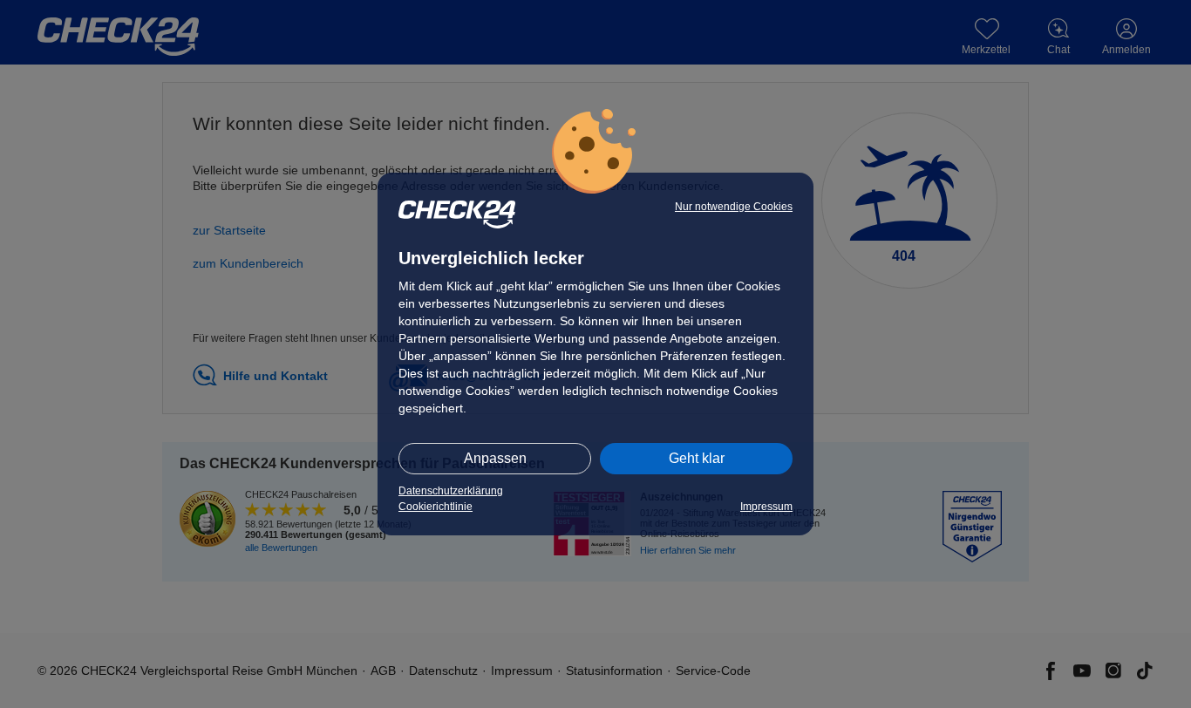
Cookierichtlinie (435, 506)
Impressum (766, 506)
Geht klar (697, 458)
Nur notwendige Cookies (734, 207)
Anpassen (495, 458)
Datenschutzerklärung (450, 491)
